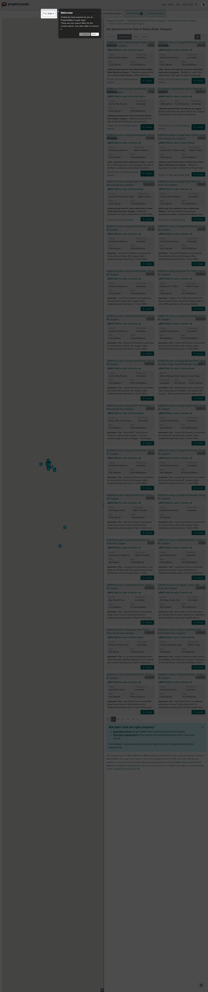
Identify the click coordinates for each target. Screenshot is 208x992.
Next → (95, 34)
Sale (48, 13)
